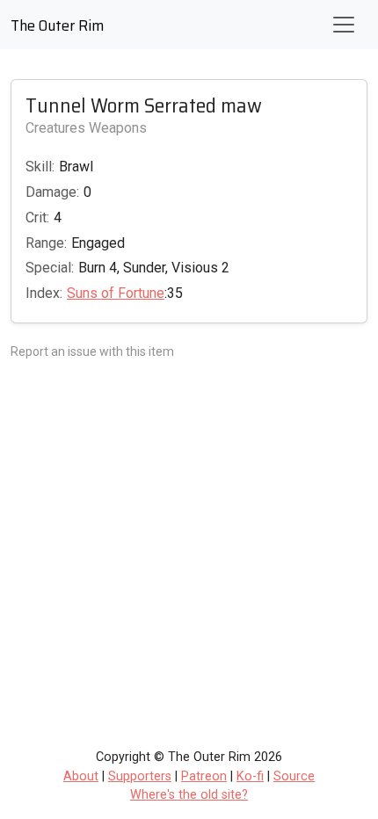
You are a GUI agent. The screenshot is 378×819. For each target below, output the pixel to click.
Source (294, 776)
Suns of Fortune (115, 293)
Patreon (204, 776)
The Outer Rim (57, 25)
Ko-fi (250, 776)
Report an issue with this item (92, 351)
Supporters (139, 776)
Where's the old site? (189, 794)
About (80, 776)
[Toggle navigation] (343, 24)
